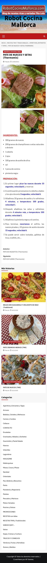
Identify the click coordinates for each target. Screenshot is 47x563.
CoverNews (17, 559)
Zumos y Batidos (9, 547)
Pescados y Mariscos (10, 498)
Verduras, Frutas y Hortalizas (14, 543)
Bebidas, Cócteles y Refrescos (14, 415)
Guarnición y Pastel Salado (13, 441)
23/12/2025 (15, 350)
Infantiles (6, 450)
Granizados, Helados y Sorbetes (15, 437)
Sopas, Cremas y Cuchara (12, 534)
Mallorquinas (8, 463)
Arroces (6, 410)
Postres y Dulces (9, 507)
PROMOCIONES (9, 512)
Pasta (5, 485)
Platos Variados (9, 503)
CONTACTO (7, 428)
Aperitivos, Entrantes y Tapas (12, 52)
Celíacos (6, 423)
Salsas (5, 529)
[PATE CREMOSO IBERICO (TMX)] (23, 330)
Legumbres (7, 454)
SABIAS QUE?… (9, 525)
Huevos (6, 445)
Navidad (6, 472)
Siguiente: (13, 257)
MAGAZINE (7, 459)
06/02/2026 (15, 310)
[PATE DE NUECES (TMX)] (23, 370)
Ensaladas (7, 432)
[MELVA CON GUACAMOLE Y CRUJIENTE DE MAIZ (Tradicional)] (23, 287)
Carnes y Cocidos (9, 419)
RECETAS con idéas (10, 516)
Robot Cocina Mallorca (23, 21)
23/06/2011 (15, 62)
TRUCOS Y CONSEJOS (11, 538)
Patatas (6, 494)
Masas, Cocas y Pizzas (11, 468)
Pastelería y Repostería (11, 490)
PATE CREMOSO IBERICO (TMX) (15, 347)
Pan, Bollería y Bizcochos (12, 481)
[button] (3, 36)
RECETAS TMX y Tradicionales (14, 521)
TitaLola (7, 62)
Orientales (7, 476)
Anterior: (15, 250)
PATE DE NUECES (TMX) (12, 387)
